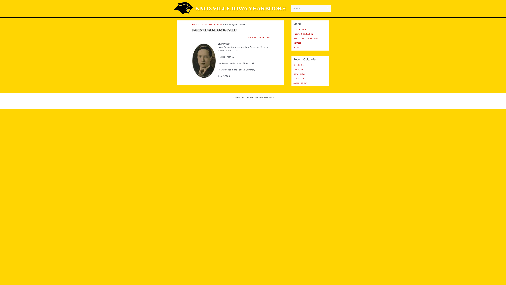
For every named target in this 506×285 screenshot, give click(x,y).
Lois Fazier (298, 69)
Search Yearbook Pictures (305, 38)
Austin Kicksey (300, 83)
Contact (297, 43)
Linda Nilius (298, 78)
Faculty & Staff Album (303, 34)
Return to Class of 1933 (259, 37)
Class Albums (299, 29)
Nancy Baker (299, 74)
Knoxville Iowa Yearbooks (240, 8)
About (296, 47)
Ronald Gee (298, 65)
